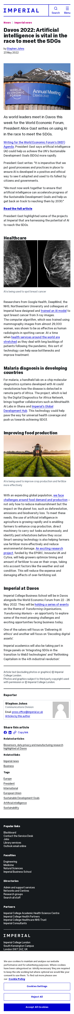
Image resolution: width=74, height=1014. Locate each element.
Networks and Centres (16, 890)
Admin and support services (19, 887)
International (11, 788)
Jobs (6, 839)
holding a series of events (52, 604)
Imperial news (23, 22)
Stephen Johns (15, 48)
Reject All (37, 996)
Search (56, 12)
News (7, 22)
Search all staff (12, 897)
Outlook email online (15, 846)
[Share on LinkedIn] (10, 732)
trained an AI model (54, 311)
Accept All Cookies (37, 1007)
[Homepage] (26, 10)
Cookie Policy (17, 979)
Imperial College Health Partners (22, 916)
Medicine (9, 865)
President (9, 783)
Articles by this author (17, 716)
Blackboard (10, 832)
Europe (8, 778)
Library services (12, 842)
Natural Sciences (13, 868)
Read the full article (18, 208)
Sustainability (11, 807)
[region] (37, 982)
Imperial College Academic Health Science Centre (31, 913)
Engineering (10, 861)
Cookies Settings (37, 986)
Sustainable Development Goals (22, 798)
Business (9, 766)
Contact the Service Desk (18, 836)
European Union (12, 793)
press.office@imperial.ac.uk (27, 712)
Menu (67, 12)
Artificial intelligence (15, 803)
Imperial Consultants (15, 923)
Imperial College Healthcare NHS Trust (25, 919)
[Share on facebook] (5, 732)
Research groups (13, 894)
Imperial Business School (17, 871)
